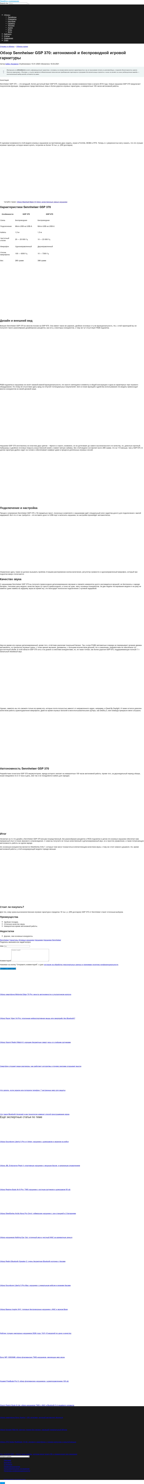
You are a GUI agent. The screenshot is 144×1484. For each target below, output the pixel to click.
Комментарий (5, 960)
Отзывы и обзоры (7, 46)
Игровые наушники (26, 940)
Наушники (39, 940)
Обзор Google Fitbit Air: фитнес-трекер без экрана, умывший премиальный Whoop (33, 1429)
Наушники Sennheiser (52, 940)
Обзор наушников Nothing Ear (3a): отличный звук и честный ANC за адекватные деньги (36, 1237)
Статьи (7, 36)
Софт (6, 40)
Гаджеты (11, 23)
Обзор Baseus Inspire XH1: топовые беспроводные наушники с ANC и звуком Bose (34, 1309)
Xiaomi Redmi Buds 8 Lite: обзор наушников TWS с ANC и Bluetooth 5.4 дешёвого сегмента (37, 1405)
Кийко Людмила (11, 63)
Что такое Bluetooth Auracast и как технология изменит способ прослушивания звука (34, 1114)
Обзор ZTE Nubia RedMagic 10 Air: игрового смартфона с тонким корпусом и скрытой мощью (38, 1441)
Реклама (7, 1460)
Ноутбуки (11, 21)
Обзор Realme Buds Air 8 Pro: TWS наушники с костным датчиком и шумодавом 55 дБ (35, 1189)
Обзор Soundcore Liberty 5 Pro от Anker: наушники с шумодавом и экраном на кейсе (34, 1141)
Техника (11, 25)
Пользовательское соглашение (16, 1468)
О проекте (8, 1464)
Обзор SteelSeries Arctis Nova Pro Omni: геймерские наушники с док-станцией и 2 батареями (38, 1213)
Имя (1, 946)
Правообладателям (12, 1466)
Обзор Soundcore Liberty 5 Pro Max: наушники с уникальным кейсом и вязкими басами (35, 1285)
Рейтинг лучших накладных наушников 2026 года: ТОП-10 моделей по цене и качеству (35, 1333)
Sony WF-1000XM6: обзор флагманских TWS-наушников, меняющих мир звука (32, 1357)
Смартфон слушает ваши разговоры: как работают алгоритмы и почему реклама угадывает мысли (40, 1066)
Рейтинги (7, 34)
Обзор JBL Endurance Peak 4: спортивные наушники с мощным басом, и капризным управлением (40, 1165)
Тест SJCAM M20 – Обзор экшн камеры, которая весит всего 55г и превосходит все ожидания (38, 1454)
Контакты (7, 1462)
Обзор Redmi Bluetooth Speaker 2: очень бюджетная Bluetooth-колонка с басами (32, 1261)
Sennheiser (4, 940)
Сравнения (8, 38)
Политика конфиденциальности (17, 1470)
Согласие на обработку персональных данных (15, 1479)
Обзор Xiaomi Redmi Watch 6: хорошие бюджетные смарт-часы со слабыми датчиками (35, 1042)
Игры (10, 29)
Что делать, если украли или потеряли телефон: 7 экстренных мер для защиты (32, 1090)
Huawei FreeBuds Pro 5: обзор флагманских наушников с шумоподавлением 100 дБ (34, 1381)
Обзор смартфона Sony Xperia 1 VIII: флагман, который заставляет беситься (31, 1417)
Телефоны (12, 17)
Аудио (10, 27)
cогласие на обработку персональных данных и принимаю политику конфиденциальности (81, 964)
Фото (10, 31)
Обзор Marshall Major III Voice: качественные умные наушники (42, 201)
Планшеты (12, 19)
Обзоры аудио (22, 46)
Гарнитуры (13, 940)
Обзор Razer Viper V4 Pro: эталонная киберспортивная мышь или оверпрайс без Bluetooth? (37, 1018)
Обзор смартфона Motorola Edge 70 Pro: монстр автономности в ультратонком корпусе (35, 994)
